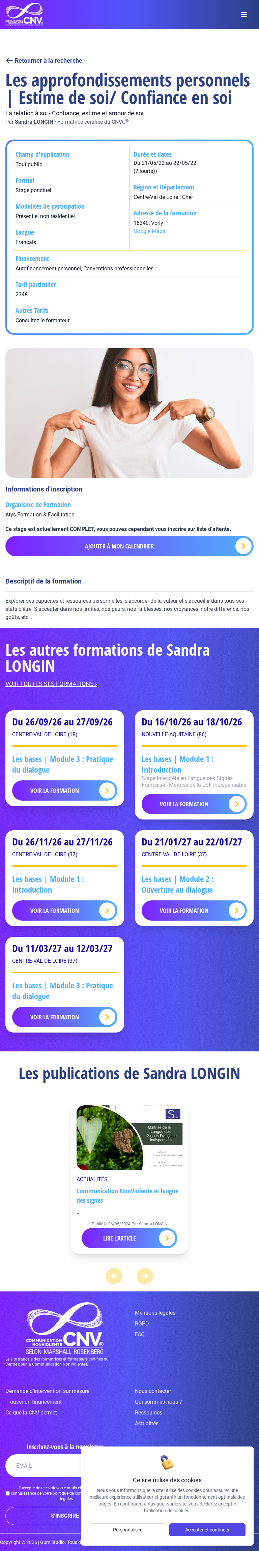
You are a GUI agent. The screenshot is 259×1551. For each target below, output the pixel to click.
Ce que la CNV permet (31, 1412)
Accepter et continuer (207, 1529)
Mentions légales (155, 1313)
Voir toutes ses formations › (51, 683)
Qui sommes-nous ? (158, 1402)
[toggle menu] (244, 14)
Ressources (148, 1412)
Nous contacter (153, 1391)
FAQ (140, 1334)
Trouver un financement (33, 1402)
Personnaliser (127, 1529)
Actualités (147, 1423)
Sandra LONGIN (34, 122)
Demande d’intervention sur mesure (47, 1391)
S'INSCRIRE (65, 1516)
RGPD (142, 1323)
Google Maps (149, 231)
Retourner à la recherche (48, 60)
